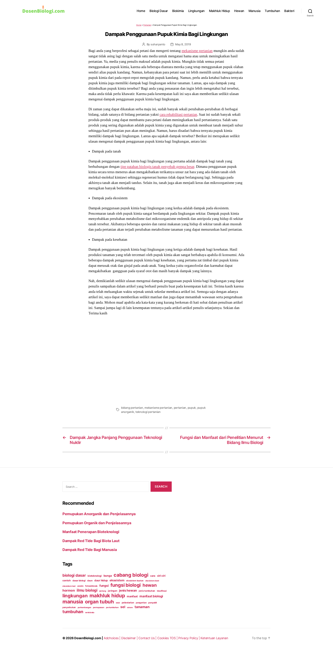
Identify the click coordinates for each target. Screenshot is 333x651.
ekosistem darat (152, 581)
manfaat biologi (151, 596)
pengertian (141, 602)
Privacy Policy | (189, 638)
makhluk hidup (107, 595)
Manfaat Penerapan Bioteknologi (90, 532)
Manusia (255, 11)
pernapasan (98, 607)
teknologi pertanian (148, 412)
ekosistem (117, 580)
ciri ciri (161, 575)
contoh (66, 580)
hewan (150, 585)
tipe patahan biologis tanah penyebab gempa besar (157, 166)
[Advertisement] (166, 359)
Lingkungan (196, 11)
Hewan (239, 11)
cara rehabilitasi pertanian (178, 114)
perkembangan (84, 607)
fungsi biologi (125, 585)
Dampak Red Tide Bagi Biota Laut (90, 541)
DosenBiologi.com (87, 638)
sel (122, 607)
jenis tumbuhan (147, 591)
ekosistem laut (68, 586)
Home (141, 11)
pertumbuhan (112, 607)
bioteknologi (95, 575)
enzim (80, 586)
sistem (130, 607)
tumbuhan (72, 611)
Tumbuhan (272, 11)
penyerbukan (69, 607)
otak (118, 602)
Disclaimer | (130, 638)
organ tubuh (99, 602)
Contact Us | (147, 638)
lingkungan (75, 595)
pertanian (180, 407)
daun (89, 580)
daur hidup (101, 580)
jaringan (112, 590)
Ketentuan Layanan (214, 638)
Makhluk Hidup (219, 11)
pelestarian (128, 602)
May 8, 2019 (183, 44)
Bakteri (289, 11)
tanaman (142, 607)
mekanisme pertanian (197, 51)
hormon (68, 590)
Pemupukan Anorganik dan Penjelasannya (99, 514)
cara (152, 575)
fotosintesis (91, 586)
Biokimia (178, 11)
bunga (108, 575)
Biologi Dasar (159, 11)
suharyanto (158, 44)
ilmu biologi (87, 590)
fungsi (104, 585)
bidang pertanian (132, 407)
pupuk (192, 407)
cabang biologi (131, 575)
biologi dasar (74, 575)
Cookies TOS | (167, 638)
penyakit (152, 602)
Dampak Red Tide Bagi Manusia (89, 549)
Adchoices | (112, 638)
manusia (72, 602)
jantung (102, 591)
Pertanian (147, 25)
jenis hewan (128, 590)
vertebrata (89, 612)
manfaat (132, 596)
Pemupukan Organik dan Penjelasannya (96, 523)
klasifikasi (162, 591)
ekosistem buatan (134, 580)
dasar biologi (79, 580)
